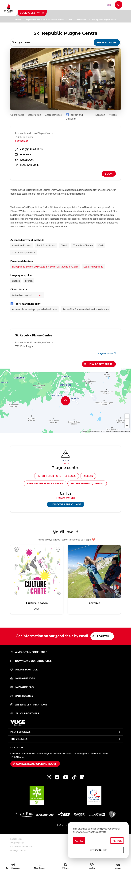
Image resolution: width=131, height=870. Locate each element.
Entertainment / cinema (87, 483)
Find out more (107, 42)
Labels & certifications (30, 704)
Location (100, 114)
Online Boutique (26, 669)
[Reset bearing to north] (127, 425)
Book (108, 173)
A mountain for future (31, 652)
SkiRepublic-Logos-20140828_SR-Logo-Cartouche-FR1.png (45, 266)
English (109, 5)
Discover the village (66, 504)
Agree (79, 840)
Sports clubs (23, 695)
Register (103, 636)
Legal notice (16, 838)
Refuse (117, 840)
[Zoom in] (127, 416)
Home (18, 19)
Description (34, 114)
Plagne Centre (105, 353)
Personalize (98, 850)
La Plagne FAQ (24, 687)
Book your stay (30, 12)
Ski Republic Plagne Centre (104, 19)
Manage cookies (18, 850)
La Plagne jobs (24, 678)
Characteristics (53, 114)
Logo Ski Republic (93, 266)
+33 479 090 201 (65, 498)
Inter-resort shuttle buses (57, 475)
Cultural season (37, 603)
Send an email (29, 164)
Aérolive (94, 603)
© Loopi (126, 431)
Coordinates (17, 114)
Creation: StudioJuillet (21, 846)
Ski (70, 19)
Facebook (27, 159)
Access (88, 475)
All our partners (27, 713)
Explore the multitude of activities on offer (45, 19)
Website (25, 154)
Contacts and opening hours (36, 763)
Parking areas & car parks (45, 483)
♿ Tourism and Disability (74, 116)
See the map (21, 140)
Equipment (82, 19)
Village (113, 114)
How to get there (100, 364)
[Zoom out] (127, 420)
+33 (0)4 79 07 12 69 (31, 149)
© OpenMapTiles (88, 431)
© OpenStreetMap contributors (109, 431)
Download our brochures (33, 660)
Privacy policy (17, 842)
